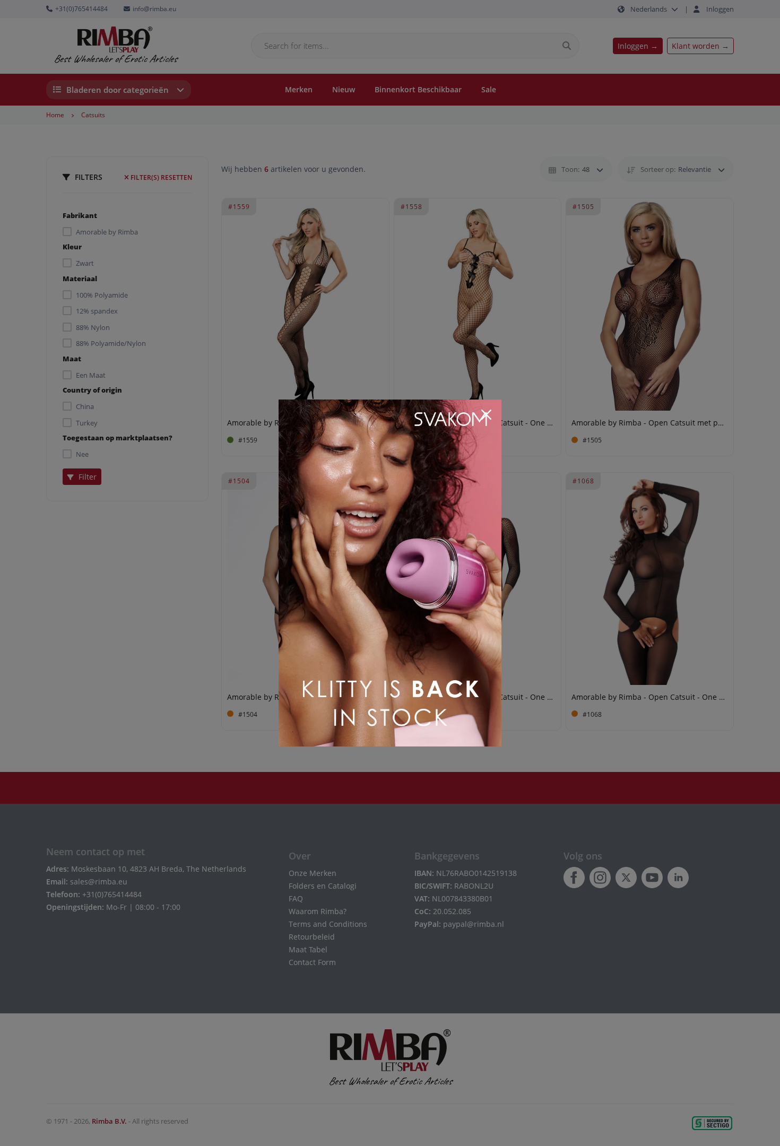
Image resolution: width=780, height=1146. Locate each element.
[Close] (486, 415)
